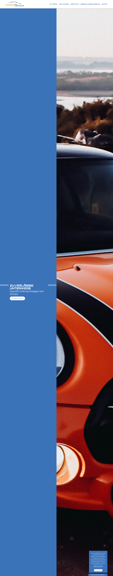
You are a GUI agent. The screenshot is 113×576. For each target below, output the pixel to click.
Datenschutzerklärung (98, 566)
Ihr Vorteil (53, 4)
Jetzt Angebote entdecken (17, 298)
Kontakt (104, 4)
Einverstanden (98, 570)
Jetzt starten (64, 4)
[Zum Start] (15, 4)
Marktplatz (75, 4)
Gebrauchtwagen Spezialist (90, 4)
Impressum (102, 574)
